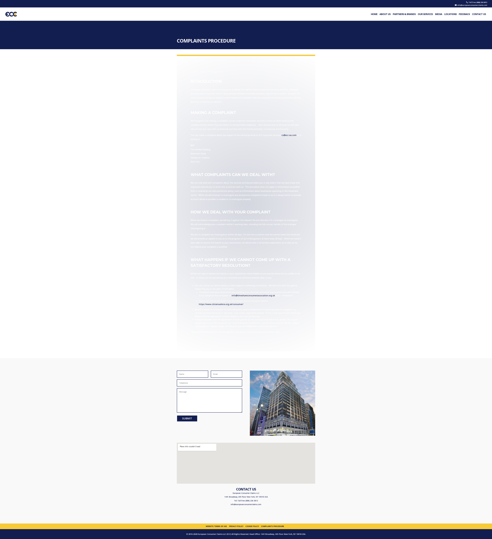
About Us (385, 14)
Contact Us (479, 14)
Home (374, 14)
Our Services (425, 14)
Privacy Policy (236, 526)
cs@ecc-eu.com (288, 135)
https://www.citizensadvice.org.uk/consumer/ (221, 304)
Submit (187, 418)
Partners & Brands (404, 14)
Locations (450, 14)
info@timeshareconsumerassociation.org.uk (253, 295)
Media (438, 14)
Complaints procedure (272, 526)
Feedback (464, 14)
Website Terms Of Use (216, 526)
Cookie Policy (252, 526)
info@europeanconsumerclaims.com (246, 504)
